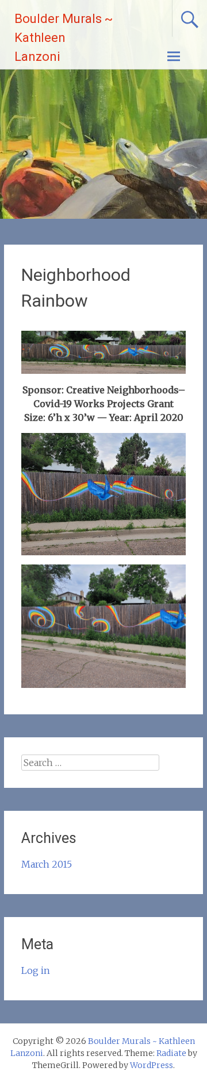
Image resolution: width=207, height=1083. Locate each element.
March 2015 (46, 864)
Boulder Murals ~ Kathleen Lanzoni (63, 37)
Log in (35, 970)
